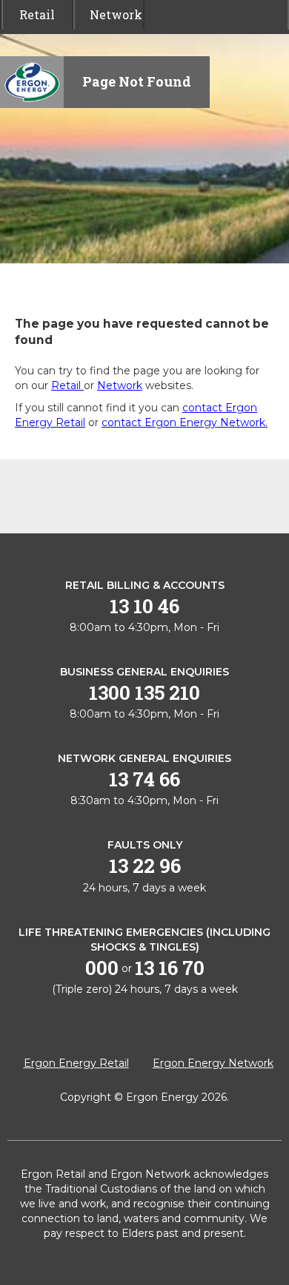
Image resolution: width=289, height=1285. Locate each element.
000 (102, 967)
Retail (37, 14)
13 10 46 (144, 605)
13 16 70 (170, 967)
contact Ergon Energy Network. (185, 422)
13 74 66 (144, 779)
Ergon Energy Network (213, 1063)
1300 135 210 (144, 692)
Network (109, 14)
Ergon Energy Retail (76, 1063)
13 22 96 (145, 865)
